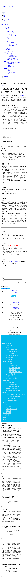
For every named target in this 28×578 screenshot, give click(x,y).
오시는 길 (9, 360)
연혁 (7, 347)
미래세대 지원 (13, 384)
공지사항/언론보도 (11, 409)
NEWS (5, 403)
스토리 (8, 405)
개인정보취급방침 (15, 299)
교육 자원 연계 (10, 374)
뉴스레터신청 (15, 290)
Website (2, 280)
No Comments (21, 95)
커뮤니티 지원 (10, 382)
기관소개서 (15, 291)
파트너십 (11, 353)
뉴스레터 (8, 407)
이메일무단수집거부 (15, 302)
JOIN (4, 392)
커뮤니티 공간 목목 (12, 388)
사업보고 (8, 411)
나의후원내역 (6, 19)
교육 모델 (9, 364)
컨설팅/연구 (9, 376)
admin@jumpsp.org (16, 247)
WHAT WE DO (7, 362)
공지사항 (3, 85)
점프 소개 (9, 345)
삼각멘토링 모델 (14, 366)
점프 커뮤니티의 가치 (12, 355)
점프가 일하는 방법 (12, 349)
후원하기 (5, 22)
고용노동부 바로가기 (15, 308)
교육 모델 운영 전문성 (15, 372)
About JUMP (7, 343)
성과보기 (5, 20)
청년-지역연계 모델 (14, 368)
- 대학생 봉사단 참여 (13, 396)
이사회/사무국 (13, 351)
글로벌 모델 (12, 370)
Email (2, 278)
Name (2, 277)
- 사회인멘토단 (11, 398)
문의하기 (15, 292)
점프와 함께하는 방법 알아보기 (15, 394)
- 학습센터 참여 (11, 401)
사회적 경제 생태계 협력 (13, 390)
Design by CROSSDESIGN (14, 334)
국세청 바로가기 (15, 307)
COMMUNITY (7, 380)
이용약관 (15, 301)
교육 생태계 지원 (14, 386)
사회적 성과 (9, 357)
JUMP (3, 95)
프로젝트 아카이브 (11, 378)
